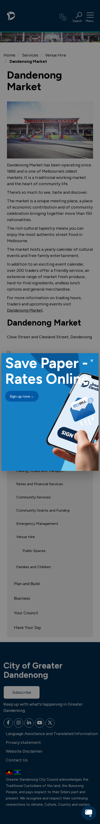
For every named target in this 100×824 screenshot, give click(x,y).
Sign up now (22, 396)
